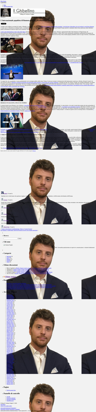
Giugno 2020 (10, 350)
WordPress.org (10, 400)
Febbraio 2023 (10, 323)
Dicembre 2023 (10, 319)
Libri (8, 257)
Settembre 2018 (10, 378)
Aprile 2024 (9, 318)
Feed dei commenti (11, 399)
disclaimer (3, 404)
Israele (26, 148)
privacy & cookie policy (6, 406)
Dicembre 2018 (10, 374)
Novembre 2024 (10, 314)
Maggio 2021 (10, 338)
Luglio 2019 (9, 365)
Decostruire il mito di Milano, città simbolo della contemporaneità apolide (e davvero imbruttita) (29, 284)
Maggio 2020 (10, 351)
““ (34, 105)
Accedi (8, 396)
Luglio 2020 (9, 349)
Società (8, 260)
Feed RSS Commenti (15, 409)
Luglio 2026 (9, 295)
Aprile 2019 (9, 369)
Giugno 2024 (10, 316)
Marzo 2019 (9, 370)
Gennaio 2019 (10, 373)
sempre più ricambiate (30, 110)
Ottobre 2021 (10, 335)
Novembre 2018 (10, 375)
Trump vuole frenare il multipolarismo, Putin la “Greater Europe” (17, 229)
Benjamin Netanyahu (8, 148)
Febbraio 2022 (10, 332)
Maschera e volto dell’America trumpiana (16, 283)
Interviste (9, 256)
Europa (23, 148)
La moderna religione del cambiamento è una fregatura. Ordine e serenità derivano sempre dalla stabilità (31, 286)
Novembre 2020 (10, 343)
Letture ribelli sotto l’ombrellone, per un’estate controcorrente (21, 288)
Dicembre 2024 (10, 312)
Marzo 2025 (9, 308)
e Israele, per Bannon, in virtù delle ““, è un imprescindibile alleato (24, 129)
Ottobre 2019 (10, 361)
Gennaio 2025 (10, 311)
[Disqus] (48, 171)
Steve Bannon (32, 148)
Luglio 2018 (9, 381)
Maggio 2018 (10, 384)
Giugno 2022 (10, 328)
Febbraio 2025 (10, 310)
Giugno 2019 (10, 366)
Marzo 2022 (9, 331)
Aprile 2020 (9, 353)
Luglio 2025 (9, 303)
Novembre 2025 (10, 297)
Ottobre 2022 (10, 327)
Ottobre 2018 (10, 377)
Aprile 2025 (9, 307)
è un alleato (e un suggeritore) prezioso (71, 106)
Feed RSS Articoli (5, 409)
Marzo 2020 (9, 354)
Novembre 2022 (10, 326)
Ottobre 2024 (10, 315)
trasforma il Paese (42, 106)
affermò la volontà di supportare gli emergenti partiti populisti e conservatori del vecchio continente (35, 82)
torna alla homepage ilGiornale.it (8, 408)
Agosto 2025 (10, 301)
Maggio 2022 (10, 330)
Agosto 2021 (10, 336)
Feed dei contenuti (11, 398)
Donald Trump (17, 148)
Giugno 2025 (10, 304)
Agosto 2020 (10, 347)
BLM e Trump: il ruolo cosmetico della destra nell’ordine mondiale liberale (33, 268)
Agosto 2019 (10, 363)
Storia (8, 261)
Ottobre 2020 (10, 345)
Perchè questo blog (8, 6)
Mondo (34, 150)
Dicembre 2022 (10, 324)
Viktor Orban (39, 148)
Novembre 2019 (10, 359)
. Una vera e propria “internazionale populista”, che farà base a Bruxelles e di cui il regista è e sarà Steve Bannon (67, 26)
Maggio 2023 (10, 322)
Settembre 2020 (10, 346)
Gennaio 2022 (10, 334)
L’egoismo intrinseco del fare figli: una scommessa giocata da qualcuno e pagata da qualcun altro (29, 287)
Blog (5, 5)
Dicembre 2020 (10, 342)
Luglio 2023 (9, 320)
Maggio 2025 (10, 305)
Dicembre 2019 (10, 358)
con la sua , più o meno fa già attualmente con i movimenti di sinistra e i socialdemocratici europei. (53, 62)
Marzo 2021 (9, 340)
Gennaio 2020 (10, 357)
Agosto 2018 (10, 380)
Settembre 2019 (10, 362)
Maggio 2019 (10, 367)
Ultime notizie (10, 277)
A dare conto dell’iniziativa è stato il (13, 31)
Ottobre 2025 (10, 299)
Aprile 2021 (9, 339)
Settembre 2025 (10, 300)
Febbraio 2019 (10, 371)
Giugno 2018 (10, 382)
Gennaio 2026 (10, 296)
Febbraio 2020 (10, 355)
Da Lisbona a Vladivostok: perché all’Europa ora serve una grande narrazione (19, 230)
